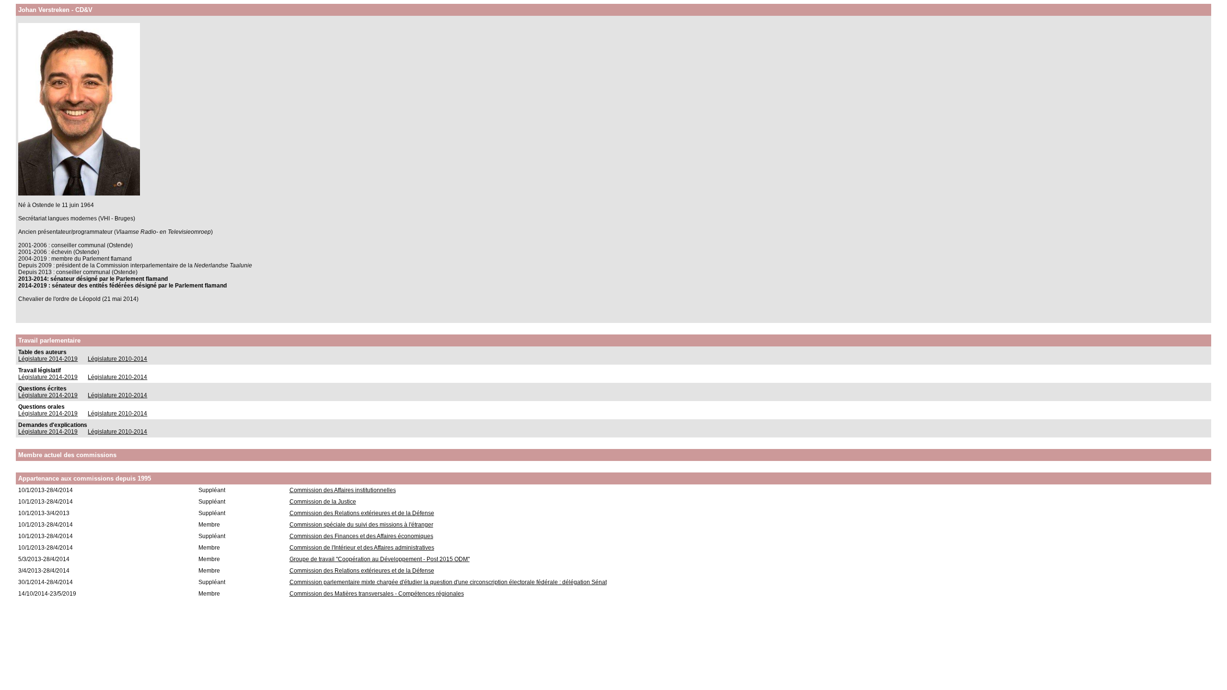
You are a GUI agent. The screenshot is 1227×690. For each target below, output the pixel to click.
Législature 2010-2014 (117, 359)
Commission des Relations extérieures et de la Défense (361, 513)
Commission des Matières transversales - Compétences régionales (376, 593)
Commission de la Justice (322, 501)
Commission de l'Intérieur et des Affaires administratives (361, 547)
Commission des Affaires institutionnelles (342, 490)
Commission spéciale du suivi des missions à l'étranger (361, 524)
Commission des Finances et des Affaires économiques (361, 536)
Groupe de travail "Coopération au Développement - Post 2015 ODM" (379, 559)
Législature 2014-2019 (48, 359)
